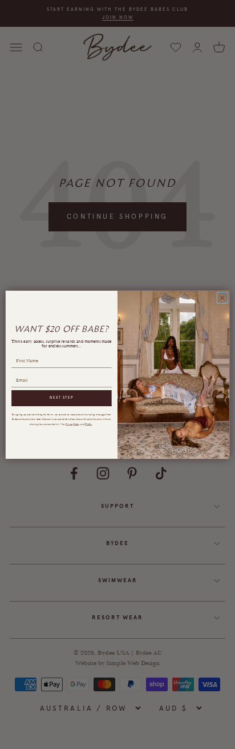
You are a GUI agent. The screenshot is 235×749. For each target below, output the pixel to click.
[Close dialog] (222, 297)
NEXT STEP (61, 398)
